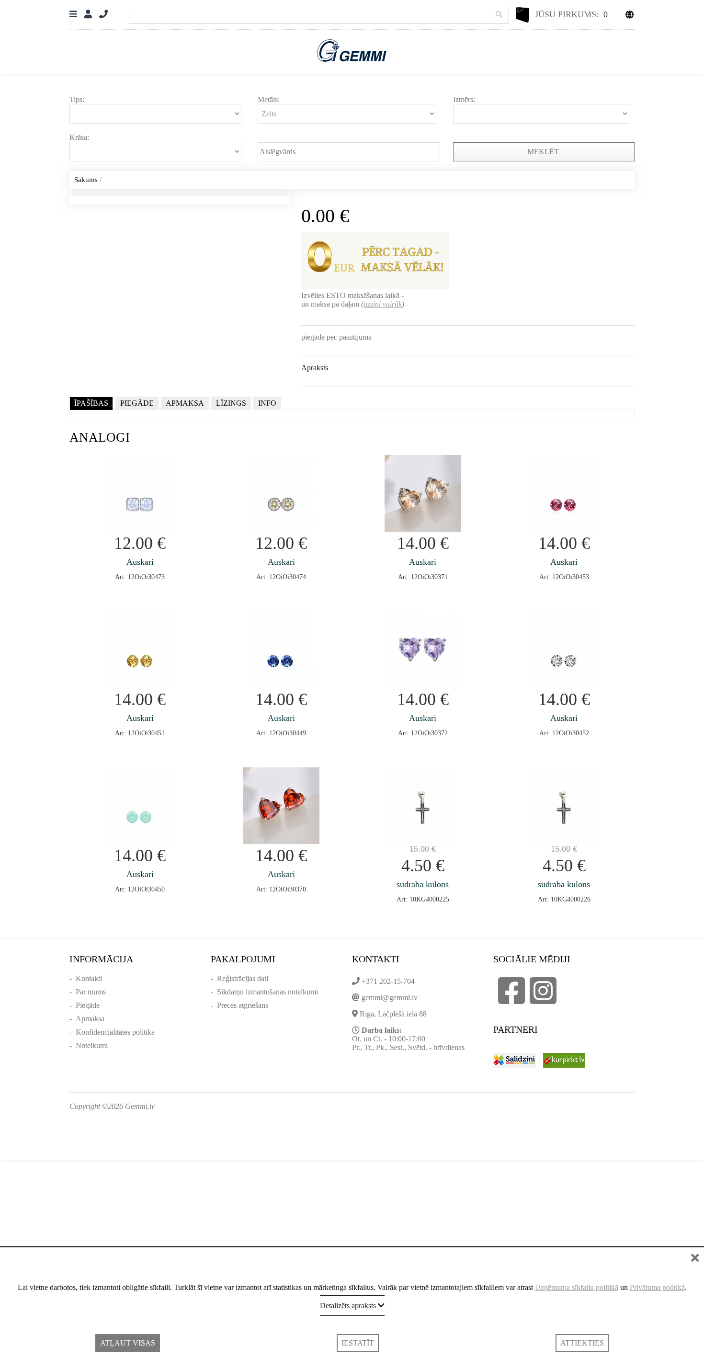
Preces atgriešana (243, 1005)
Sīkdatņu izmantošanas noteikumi (267, 992)
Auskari (140, 562)
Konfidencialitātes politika (115, 1032)
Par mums (91, 992)
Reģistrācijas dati (242, 978)
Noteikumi (92, 1045)
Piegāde (88, 1005)
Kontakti (89, 978)
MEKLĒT (544, 152)
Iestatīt (357, 1343)
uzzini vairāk (382, 304)
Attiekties (582, 1343)
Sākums (86, 179)
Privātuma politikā (657, 1287)
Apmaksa (90, 1019)
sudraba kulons (423, 884)
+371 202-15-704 (388, 981)
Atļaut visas (127, 1343)
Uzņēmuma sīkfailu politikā (576, 1287)
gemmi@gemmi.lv (390, 997)
